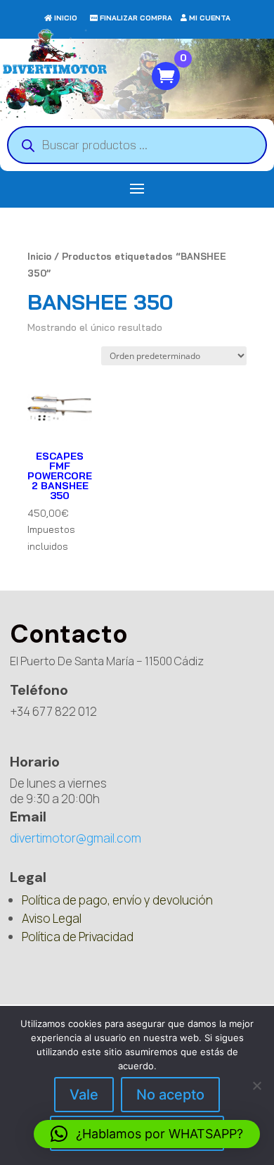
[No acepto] (256, 1085)
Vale (84, 1094)
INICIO (65, 18)
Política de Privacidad (77, 936)
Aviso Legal (51, 918)
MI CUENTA (209, 18)
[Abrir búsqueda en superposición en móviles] (137, 145)
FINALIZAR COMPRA (136, 18)
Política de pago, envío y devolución (117, 900)
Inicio (39, 256)
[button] (147, 1134)
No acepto (170, 1094)
